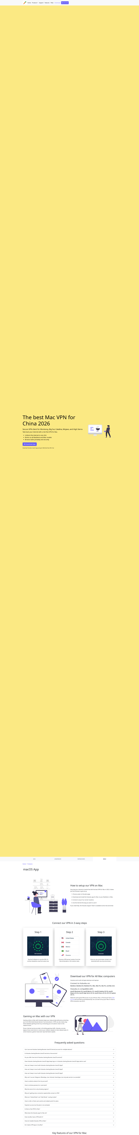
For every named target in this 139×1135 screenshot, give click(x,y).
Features (47, 3)
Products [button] (34, 3)
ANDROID (57, 859)
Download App (30, 444)
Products (30, 864)
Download (57, 3)
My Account (65, 3)
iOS (34, 859)
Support (41, 3)
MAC (104, 859)
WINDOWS (81, 859)
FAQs (52, 3)
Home (29, 3)
